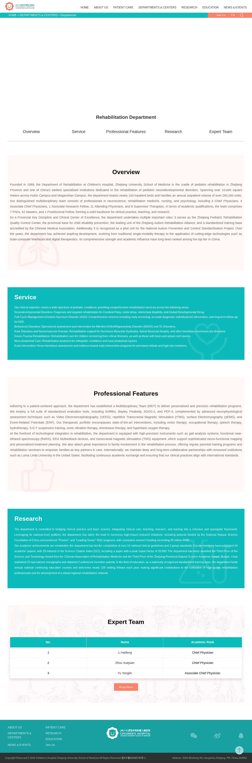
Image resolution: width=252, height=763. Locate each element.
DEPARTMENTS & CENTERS (157, 7)
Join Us (221, 15)
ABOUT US (101, 7)
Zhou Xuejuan (124, 663)
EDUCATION (210, 7)
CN (233, 15)
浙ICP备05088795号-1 (133, 757)
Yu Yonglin (125, 673)
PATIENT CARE (123, 7)
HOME (85, 7)
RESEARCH (189, 7)
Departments (68, 15)
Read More (126, 687)
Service (78, 131)
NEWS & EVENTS (235, 7)
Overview (31, 131)
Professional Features (126, 131)
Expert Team (220, 131)
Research (173, 131)
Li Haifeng (125, 652)
